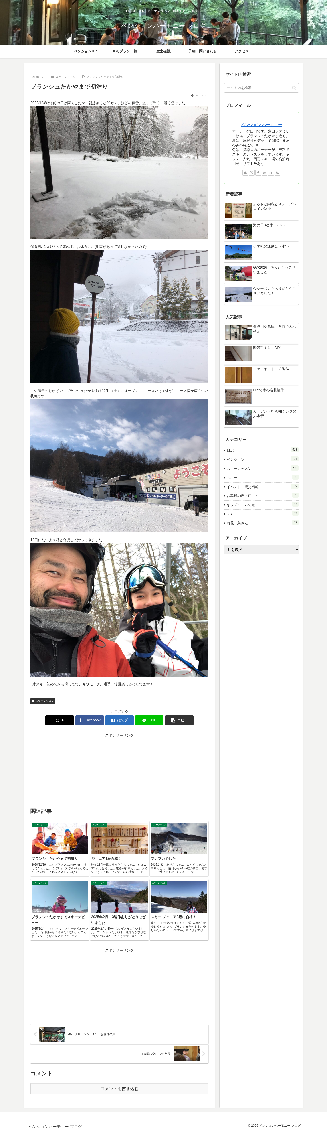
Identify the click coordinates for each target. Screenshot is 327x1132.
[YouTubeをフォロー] (264, 173)
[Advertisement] (119, 770)
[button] (179, 720)
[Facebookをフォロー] (258, 173)
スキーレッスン (44, 700)
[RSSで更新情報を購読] (277, 173)
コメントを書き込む (120, 1088)
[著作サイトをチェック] (245, 173)
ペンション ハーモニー (261, 125)
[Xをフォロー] (252, 173)
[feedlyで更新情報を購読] (271, 173)
